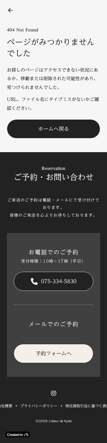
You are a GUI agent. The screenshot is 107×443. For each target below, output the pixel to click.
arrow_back (10, 10)
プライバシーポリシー (38, 405)
